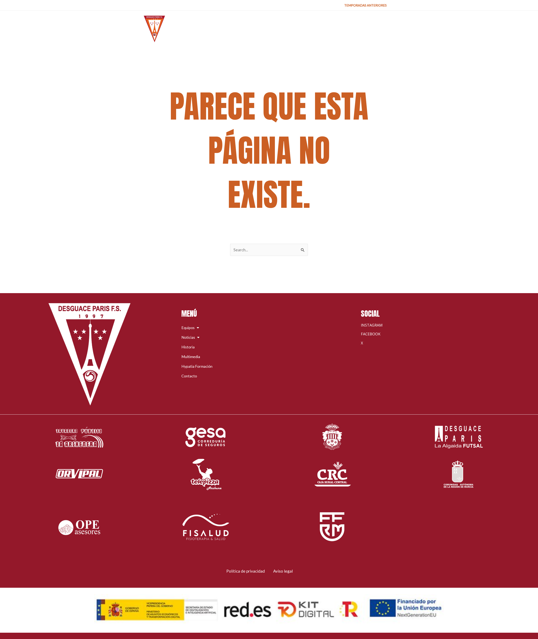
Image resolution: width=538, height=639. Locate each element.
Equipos (188, 327)
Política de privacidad (245, 571)
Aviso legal (283, 571)
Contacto (189, 376)
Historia (188, 347)
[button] (365, 5)
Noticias (188, 337)
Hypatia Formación (196, 366)
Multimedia (190, 356)
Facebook (370, 333)
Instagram (371, 325)
